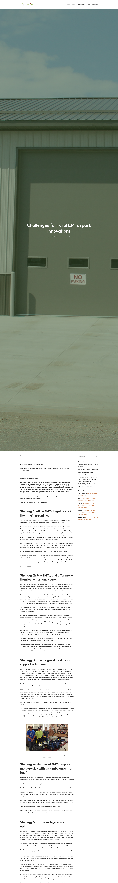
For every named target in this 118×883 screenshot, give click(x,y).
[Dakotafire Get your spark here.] (27, 4)
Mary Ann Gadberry (54, 236)
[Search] (96, 456)
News (88, 4)
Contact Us (95, 4)
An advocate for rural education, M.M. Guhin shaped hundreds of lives (86, 505)
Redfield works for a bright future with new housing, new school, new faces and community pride (87, 479)
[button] (84, 4)
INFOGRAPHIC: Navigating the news (88, 469)
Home (68, 4)
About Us (74, 4)
